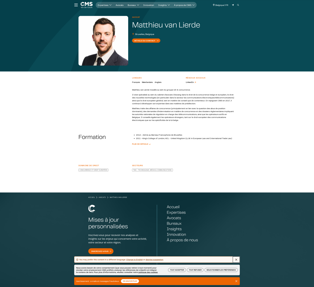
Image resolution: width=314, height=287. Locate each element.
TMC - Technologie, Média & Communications (152, 170)
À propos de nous (182, 240)
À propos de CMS (183, 5)
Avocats (120, 5)
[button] (141, 144)
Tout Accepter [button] (177, 270)
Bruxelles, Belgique (144, 34)
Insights (162, 5)
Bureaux (132, 5)
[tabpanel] (157, 121)
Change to (134, 259)
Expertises (103, 5)
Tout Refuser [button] (195, 270)
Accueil (91, 197)
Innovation (148, 5)
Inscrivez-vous (99, 251)
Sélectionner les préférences (221, 270)
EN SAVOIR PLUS (130, 281)
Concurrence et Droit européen (93, 170)
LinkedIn (190, 82)
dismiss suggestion (154, 259)
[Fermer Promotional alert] (236, 281)
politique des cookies (148, 272)
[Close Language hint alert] (236, 259)
